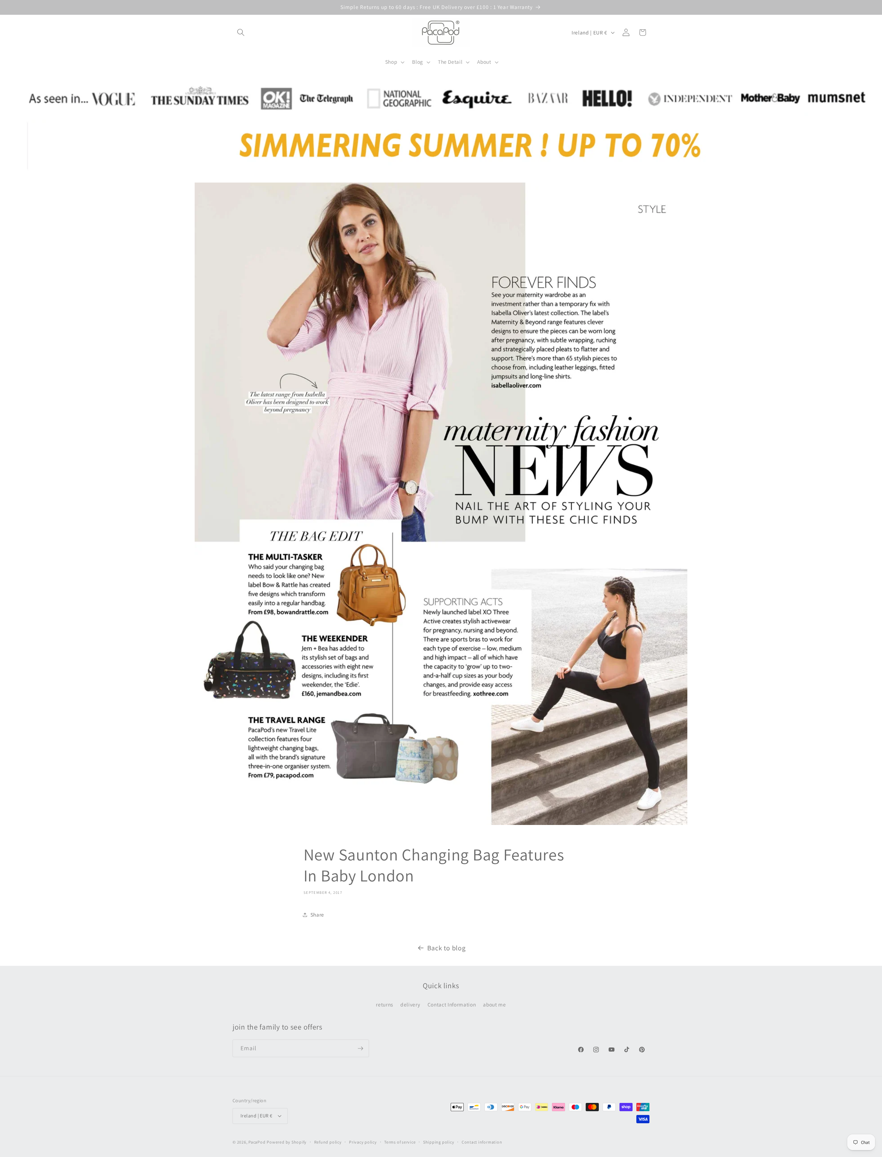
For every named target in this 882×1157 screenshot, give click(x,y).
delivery (410, 1004)
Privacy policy (363, 1142)
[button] (241, 32)
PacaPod (256, 1142)
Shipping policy (438, 1142)
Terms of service (400, 1142)
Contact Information (452, 1004)
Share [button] (317, 914)
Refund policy (328, 1142)
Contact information (482, 1142)
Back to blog (446, 947)
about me (494, 1004)
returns (384, 1004)
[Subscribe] (360, 1048)
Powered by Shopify (287, 1142)
